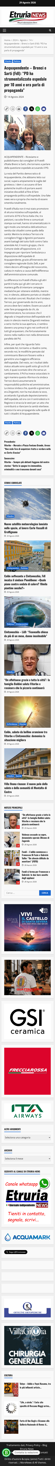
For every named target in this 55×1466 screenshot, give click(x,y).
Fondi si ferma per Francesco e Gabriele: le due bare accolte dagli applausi (12, 876)
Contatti (43, 1452)
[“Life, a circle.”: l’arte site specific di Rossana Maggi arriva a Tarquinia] (11, 1408)
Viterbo (8, 61)
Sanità (18, 776)
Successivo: (26, 464)
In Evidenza (12, 724)
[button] (4, 30)
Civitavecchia (13, 568)
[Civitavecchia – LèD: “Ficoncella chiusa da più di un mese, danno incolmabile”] (27, 612)
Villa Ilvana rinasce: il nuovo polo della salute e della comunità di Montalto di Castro (26, 788)
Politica (17, 61)
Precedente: (27, 447)
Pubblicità (32, 1452)
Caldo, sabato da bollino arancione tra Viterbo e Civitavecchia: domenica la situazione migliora (25, 736)
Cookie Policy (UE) (15, 1452)
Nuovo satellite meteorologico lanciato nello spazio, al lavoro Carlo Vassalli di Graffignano (26, 528)
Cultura (8, 1375)
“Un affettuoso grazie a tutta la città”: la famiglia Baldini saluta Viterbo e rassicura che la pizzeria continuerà (27, 684)
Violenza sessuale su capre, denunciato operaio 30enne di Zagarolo (12, 839)
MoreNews (26, 1462)
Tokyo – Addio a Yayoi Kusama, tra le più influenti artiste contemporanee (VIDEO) (35, 1385)
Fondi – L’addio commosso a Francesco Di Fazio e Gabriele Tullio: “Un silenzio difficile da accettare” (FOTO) (12, 858)
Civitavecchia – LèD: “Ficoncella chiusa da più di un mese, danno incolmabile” (26, 634)
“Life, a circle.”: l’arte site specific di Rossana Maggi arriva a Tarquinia (35, 1404)
